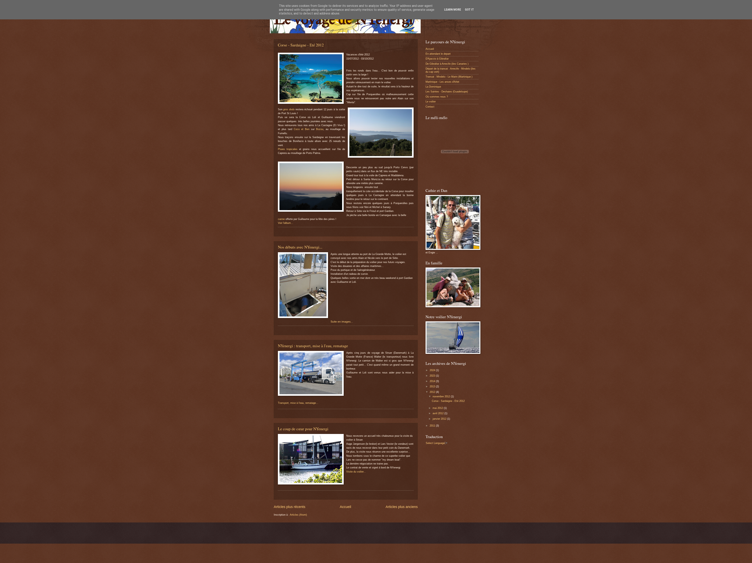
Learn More (452, 9)
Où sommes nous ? (437, 96)
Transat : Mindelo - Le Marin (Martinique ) (449, 76)
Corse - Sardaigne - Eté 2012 (301, 45)
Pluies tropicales (287, 149)
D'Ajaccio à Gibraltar (437, 58)
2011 (433, 425)
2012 (433, 391)
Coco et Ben (301, 129)
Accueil (345, 507)
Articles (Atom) (298, 514)
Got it (469, 9)
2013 (433, 386)
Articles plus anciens (402, 507)
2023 (433, 375)
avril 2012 (438, 413)
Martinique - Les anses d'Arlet (442, 81)
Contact (430, 106)
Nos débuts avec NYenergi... (300, 247)
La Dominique (433, 86)
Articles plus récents (289, 507)
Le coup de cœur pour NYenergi (303, 428)
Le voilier (431, 101)
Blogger (391, 535)
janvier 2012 (440, 418)
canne (282, 219)
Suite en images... (342, 321)
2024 (433, 370)
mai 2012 (438, 408)
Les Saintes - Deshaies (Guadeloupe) (447, 91)
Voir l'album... (285, 222)
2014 (433, 381)
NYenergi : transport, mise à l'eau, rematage (313, 345)
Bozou (319, 129)
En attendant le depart (438, 53)
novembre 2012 (442, 396)
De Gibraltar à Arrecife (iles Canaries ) (447, 63)
